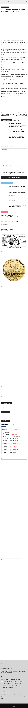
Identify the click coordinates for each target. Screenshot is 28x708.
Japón (3, 683)
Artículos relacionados (6, 120)
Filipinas (10, 681)
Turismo (16, 694)
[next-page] (4, 142)
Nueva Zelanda (17, 683)
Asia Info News (5, 13)
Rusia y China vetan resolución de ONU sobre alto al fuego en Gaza (7, 114)
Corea (4, 681)
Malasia (9, 683)
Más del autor (16, 120)
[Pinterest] (8, 17)
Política (5, 694)
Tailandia (4, 687)
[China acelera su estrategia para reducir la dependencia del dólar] (4, 194)
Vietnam (11, 687)
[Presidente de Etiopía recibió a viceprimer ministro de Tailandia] (4, 131)
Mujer (18, 696)
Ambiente (23, 696)
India (16, 681)
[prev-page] (2, 142)
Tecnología (8, 696)
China (19, 679)
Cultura (3, 696)
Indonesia (22, 681)
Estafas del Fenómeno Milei (15, 198)
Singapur (11, 685)
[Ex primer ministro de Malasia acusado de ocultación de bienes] (4, 137)
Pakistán (4, 685)
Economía (11, 694)
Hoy (2, 694)
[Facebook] (2, 17)
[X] (5, 17)
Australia (13, 679)
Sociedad (6, 5)
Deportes (14, 696)
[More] (14, 17)
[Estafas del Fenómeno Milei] (4, 200)
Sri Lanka (18, 685)
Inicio (2, 5)
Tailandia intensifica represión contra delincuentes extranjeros (21, 114)
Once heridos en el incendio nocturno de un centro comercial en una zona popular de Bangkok (17, 125)
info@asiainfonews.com (6, 668)
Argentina (5, 679)
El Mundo (3, 698)
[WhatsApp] (11, 17)
